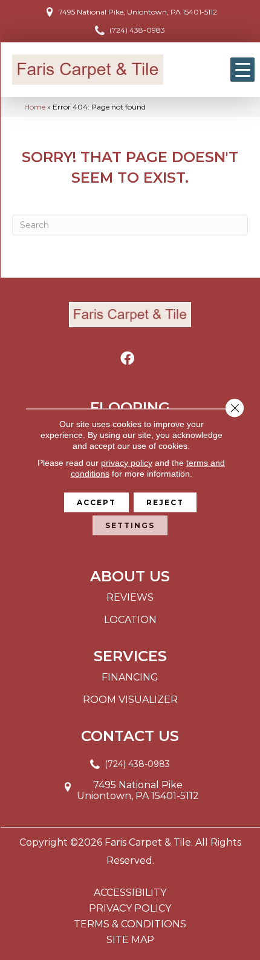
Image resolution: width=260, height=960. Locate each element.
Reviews (130, 597)
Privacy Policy (130, 908)
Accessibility (130, 893)
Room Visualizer (130, 699)
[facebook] (127, 359)
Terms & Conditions (130, 924)
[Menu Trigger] (242, 69)
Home (34, 106)
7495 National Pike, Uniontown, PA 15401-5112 (138, 11)
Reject (165, 501)
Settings (130, 524)
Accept (96, 501)
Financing (130, 677)
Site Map (130, 940)
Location (130, 619)
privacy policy (126, 462)
